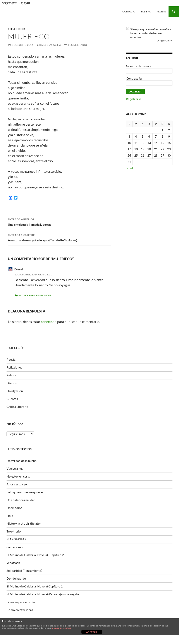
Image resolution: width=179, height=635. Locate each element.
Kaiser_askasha (50, 44)
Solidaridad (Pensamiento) (24, 570)
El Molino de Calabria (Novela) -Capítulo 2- (36, 555)
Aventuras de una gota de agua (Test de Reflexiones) (42, 237)
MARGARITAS (16, 539)
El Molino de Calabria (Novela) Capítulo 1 (35, 586)
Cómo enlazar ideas (20, 610)
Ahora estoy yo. (17, 484)
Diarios (12, 383)
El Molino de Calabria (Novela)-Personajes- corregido (43, 594)
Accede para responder (35, 295)
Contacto (128, 11)
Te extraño (14, 531)
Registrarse (133, 99)
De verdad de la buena (21, 461)
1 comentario (77, 44)
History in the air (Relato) (24, 523)
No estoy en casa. (18, 476)
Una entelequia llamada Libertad (30, 222)
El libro (146, 11)
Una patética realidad (21, 500)
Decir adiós (14, 508)
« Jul (130, 168)
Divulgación (15, 391)
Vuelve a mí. (15, 468)
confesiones (15, 547)
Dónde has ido (16, 578)
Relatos (12, 375)
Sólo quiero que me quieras (25, 492)
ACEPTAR (91, 632)
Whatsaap (13, 563)
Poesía (11, 359)
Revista (161, 11)
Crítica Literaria (17, 406)
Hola (10, 515)
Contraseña (134, 78)
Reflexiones (17, 29)
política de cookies (61, 628)
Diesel (18, 269)
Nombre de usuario (139, 66)
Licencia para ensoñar (21, 602)
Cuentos (12, 399)
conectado (49, 321)
